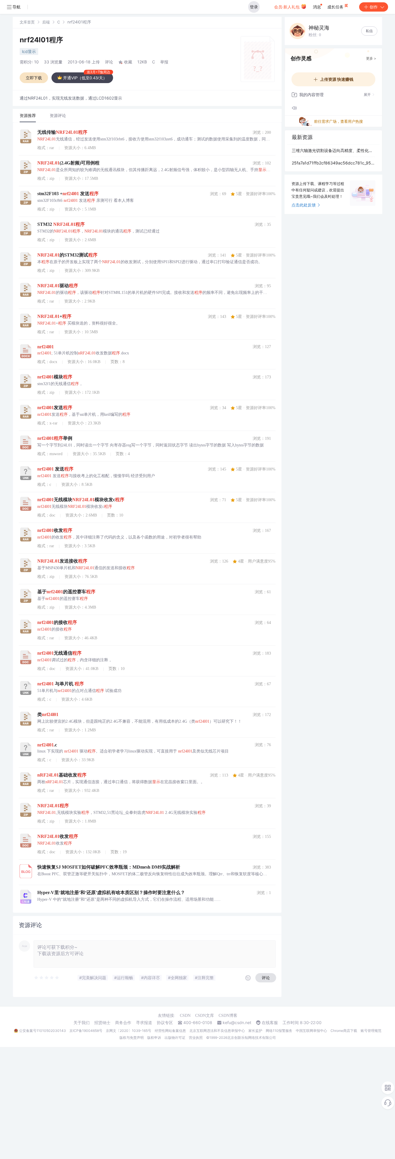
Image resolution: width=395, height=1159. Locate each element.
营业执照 (196, 1037)
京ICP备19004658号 (85, 1030)
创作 (374, 6)
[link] (27, 21)
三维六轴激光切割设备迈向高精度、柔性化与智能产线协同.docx (333, 150)
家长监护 (255, 1030)
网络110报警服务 (279, 1030)
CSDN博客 (228, 1015)
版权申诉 (154, 1037)
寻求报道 (144, 1022)
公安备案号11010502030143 (42, 1030)
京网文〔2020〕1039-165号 (128, 1030)
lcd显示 (29, 51)
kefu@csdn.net (237, 1022)
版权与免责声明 (131, 1037)
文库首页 (27, 22)
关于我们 (81, 1022)
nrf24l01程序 (41, 40)
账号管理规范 (371, 1030)
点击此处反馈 (303, 204)
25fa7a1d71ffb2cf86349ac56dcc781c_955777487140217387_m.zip (333, 162)
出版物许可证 (175, 1037)
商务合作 (123, 1022)
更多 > (371, 58)
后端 (46, 22)
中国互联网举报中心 (311, 1030)
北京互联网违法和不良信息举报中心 (217, 1030)
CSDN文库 (204, 1015)
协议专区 (165, 1022)
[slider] (47, 978)
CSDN (185, 1015)
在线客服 (270, 1022)
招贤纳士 (102, 1022)
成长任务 (336, 6)
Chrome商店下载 (344, 1030)
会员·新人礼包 (287, 6)
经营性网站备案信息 (170, 1030)
